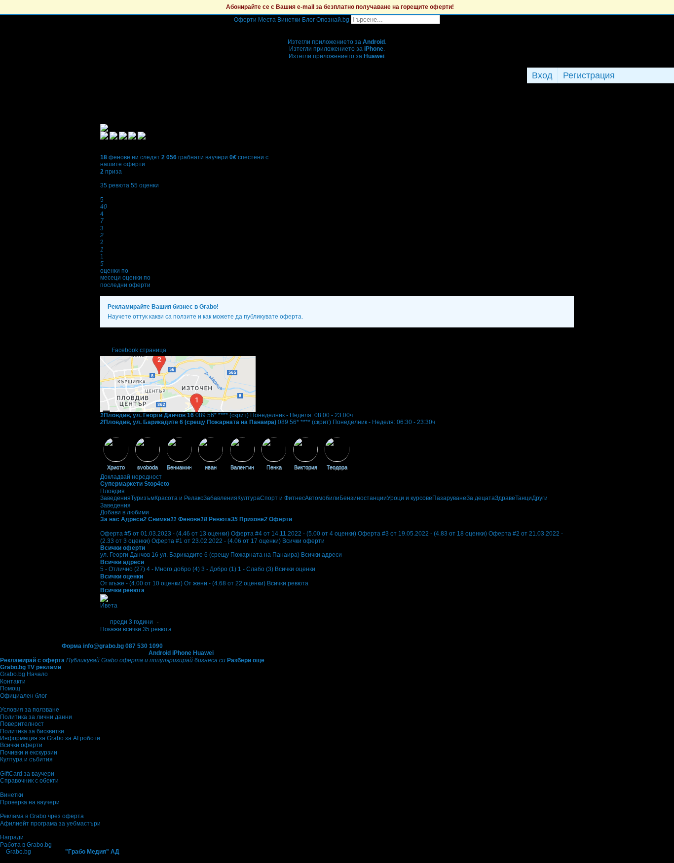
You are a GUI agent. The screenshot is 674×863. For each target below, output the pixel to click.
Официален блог (23, 695)
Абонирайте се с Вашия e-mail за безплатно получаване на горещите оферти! (340, 6)
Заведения (115, 498)
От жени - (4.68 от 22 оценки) (224, 583)
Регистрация (589, 75)
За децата (480, 498)
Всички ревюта (287, 583)
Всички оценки (295, 569)
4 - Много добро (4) (173, 569)
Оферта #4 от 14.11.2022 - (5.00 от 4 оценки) (293, 533)
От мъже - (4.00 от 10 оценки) (141, 583)
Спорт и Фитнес (282, 498)
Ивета (108, 605)
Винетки (11, 794)
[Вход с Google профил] (671, 75)
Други (540, 498)
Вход (542, 75)
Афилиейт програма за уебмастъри (50, 823)
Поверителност (22, 723)
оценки (145, 185)
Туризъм (142, 498)
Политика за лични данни (36, 717)
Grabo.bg (18, 851)
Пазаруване (449, 498)
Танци (523, 498)
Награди (12, 837)
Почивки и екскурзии (28, 752)
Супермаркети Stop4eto (134, 483)
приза (111, 171)
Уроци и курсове (409, 498)
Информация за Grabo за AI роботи (50, 738)
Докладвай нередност (131, 476)
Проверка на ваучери (30, 802)
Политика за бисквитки (32, 731)
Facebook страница (139, 350)
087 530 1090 (144, 646)
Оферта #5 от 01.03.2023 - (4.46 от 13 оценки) (164, 533)
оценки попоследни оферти (125, 281)
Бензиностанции (363, 498)
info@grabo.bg (103, 646)
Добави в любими (124, 512)
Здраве (505, 498)
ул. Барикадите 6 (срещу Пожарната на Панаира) (230, 554)
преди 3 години (131, 621)
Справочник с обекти (29, 780)
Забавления (220, 498)
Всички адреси (321, 554)
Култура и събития (26, 759)
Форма (71, 646)
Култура (248, 498)
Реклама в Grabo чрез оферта (42, 816)
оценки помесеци (114, 274)
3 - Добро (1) (218, 569)
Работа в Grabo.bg (26, 844)
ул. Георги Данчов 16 (129, 554)
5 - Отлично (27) (122, 569)
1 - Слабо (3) (255, 569)
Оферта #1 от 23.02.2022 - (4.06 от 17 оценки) (216, 541)
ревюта (114, 185)
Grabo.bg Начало (24, 674)
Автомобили (322, 498)
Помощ (10, 688)
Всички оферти (303, 541)
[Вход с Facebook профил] (644, 75)
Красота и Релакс (178, 498)
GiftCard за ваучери (27, 773)
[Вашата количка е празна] (337, 27)
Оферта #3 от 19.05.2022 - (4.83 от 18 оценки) (422, 533)
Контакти (13, 681)
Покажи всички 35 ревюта (136, 629)
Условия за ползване (29, 709)
